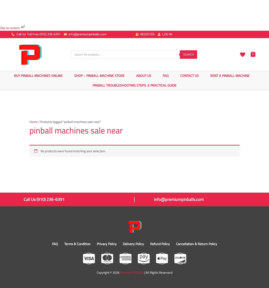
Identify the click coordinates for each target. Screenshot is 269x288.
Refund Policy (160, 244)
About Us (143, 75)
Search (188, 54)
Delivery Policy (133, 244)
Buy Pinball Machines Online (38, 75)
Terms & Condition (77, 244)
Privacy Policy (107, 244)
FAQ (166, 75)
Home (33, 122)
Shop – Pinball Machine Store (99, 75)
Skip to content (10, 28)
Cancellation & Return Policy (196, 244)
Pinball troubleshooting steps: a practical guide (135, 85)
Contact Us (189, 75)
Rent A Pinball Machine (230, 75)
